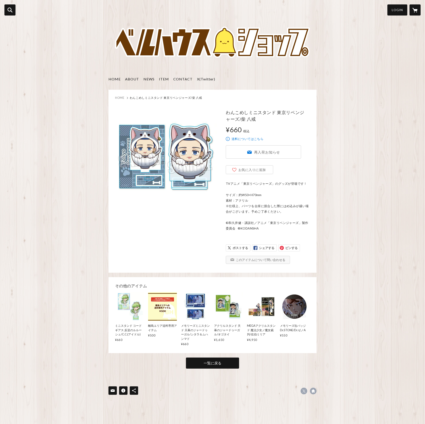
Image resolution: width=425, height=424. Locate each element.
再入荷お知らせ (267, 152)
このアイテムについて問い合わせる (260, 260)
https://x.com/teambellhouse (304, 391)
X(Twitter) (206, 79)
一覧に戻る (212, 363)
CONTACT (183, 79)
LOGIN (397, 10)
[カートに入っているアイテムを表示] (415, 10)
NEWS (149, 79)
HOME (114, 79)
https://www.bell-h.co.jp (313, 391)
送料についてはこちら (247, 139)
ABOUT (132, 79)
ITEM (164, 79)
